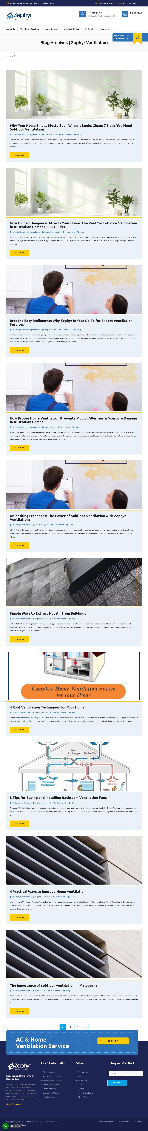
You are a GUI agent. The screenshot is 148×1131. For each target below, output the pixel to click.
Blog (15, 56)
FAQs (79, 1084)
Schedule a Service (106, 3)
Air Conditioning (71, 29)
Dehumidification (49, 1072)
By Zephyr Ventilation (21, 525)
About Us (10, 29)
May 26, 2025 (50, 427)
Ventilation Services (29, 29)
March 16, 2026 (51, 134)
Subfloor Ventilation (51, 1093)
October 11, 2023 (42, 525)
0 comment (67, 134)
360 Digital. (21, 1125)
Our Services (82, 1080)
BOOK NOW (113, 1041)
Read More (19, 155)
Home (8, 56)
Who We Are (82, 1072)
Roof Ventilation (49, 1089)
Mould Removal (49, 1097)
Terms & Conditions (85, 1093)
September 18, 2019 (43, 619)
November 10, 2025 (52, 232)
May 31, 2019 (40, 991)
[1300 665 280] (5, 1126)
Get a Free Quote (14, 1104)
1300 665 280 (121, 38)
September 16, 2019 (43, 712)
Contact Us (105, 29)
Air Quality (90, 29)
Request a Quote (130, 3)
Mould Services (51, 29)
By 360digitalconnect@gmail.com (26, 134)
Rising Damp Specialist (52, 1084)
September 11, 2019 (43, 803)
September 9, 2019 (42, 897)
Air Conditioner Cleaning (52, 1076)
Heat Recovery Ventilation (53, 1080)
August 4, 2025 (51, 330)
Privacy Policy (83, 1097)
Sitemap (138, 1121)
